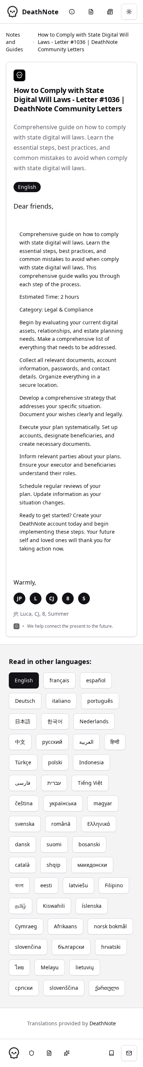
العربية (86, 741)
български (71, 946)
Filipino (114, 885)
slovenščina (64, 987)
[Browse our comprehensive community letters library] (111, 1053)
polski (55, 762)
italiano (61, 700)
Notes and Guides (14, 42)
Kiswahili (54, 905)
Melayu (50, 967)
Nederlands (94, 721)
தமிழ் (20, 905)
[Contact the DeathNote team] (129, 1053)
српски (24, 987)
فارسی (22, 782)
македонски (92, 864)
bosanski (89, 844)
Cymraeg (26, 926)
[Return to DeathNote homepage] (14, 1053)
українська (63, 803)
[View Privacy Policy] (31, 1053)
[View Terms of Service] (49, 1053)
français (59, 680)
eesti (46, 885)
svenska (24, 823)
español (96, 680)
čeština (24, 803)
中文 (20, 741)
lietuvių (85, 967)
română (60, 823)
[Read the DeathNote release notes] (67, 1053)
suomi (54, 844)
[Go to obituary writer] (110, 12)
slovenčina (28, 946)
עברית (54, 782)
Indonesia (91, 762)
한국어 (55, 721)
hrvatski (111, 946)
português (100, 700)
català (22, 864)
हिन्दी (114, 741)
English (24, 680)
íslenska (92, 905)
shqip (53, 864)
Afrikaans (65, 926)
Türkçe (23, 762)
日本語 (22, 721)
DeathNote (102, 1023)
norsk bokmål (110, 926)
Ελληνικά (98, 823)
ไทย (19, 967)
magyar (103, 803)
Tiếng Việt (90, 782)
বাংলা (19, 885)
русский (52, 741)
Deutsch (25, 700)
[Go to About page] (72, 12)
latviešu (78, 885)
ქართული (107, 987)
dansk (22, 844)
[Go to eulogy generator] (91, 12)
